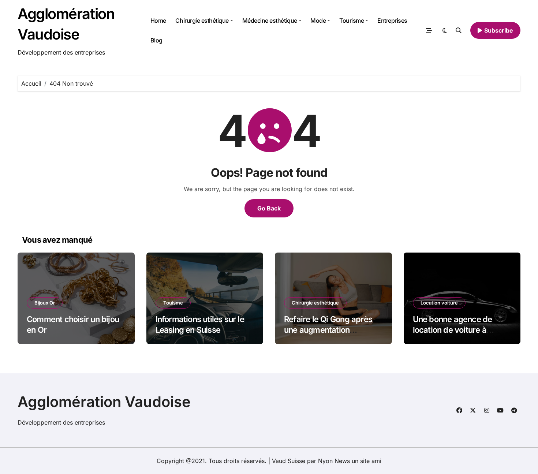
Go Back (269, 208)
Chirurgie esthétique (201, 20)
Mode (318, 20)
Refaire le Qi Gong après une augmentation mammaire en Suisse (328, 329)
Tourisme (351, 20)
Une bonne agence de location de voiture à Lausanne (452, 329)
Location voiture (439, 303)
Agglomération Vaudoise (104, 402)
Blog (156, 40)
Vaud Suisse (288, 460)
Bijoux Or (44, 303)
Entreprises (392, 20)
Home (158, 20)
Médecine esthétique (269, 20)
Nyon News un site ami (349, 460)
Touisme (173, 303)
